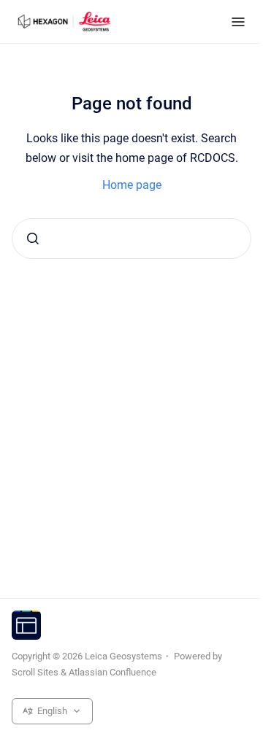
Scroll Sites (35, 672)
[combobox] (131, 238)
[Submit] (33, 238)
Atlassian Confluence (112, 672)
